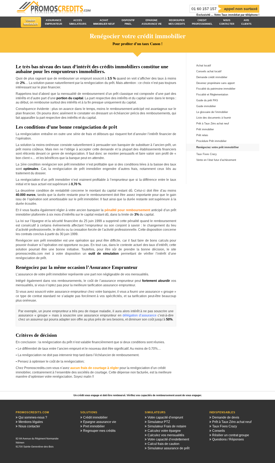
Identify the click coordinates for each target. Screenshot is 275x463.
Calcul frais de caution (163, 443)
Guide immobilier (206, 106)
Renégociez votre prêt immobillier (217, 147)
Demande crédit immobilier (211, 77)
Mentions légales (31, 422)
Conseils (218, 430)
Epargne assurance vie (99, 422)
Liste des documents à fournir (213, 117)
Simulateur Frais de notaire (167, 426)
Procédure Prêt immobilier (211, 141)
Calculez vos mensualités (166, 435)
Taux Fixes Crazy (206, 154)
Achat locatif (203, 65)
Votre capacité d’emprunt (165, 417)
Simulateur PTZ (159, 422)
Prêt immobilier (205, 129)
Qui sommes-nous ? (33, 417)
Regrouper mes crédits (99, 430)
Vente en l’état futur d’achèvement (216, 159)
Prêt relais (202, 135)
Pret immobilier (94, 426)
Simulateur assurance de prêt (168, 448)
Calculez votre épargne (164, 430)
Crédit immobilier (95, 417)
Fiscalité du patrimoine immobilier (215, 88)
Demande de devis (225, 417)
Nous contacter (29, 426)
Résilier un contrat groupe (230, 435)
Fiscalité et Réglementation (212, 94)
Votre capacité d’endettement (168, 439)
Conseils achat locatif (208, 71)
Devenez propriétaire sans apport (215, 83)
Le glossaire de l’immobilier (212, 112)
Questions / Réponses (228, 439)
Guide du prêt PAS (207, 100)
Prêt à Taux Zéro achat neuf (212, 123)
